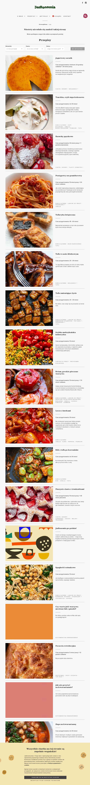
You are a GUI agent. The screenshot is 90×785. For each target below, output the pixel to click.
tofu (80, 128)
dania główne (60, 125)
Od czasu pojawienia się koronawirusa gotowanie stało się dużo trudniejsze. (66, 695)
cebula (67, 127)
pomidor (73, 128)
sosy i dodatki (71, 675)
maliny (74, 518)
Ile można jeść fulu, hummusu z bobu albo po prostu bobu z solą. (66, 461)
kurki (64, 441)
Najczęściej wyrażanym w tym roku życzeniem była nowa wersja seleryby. (69, 226)
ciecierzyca (60, 598)
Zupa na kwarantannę (65, 724)
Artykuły (44, 16)
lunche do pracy (74, 203)
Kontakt (67, 16)
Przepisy (31, 16)
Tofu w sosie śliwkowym (66, 254)
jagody (67, 518)
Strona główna (43, 24)
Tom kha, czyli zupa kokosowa (69, 97)
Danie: (28, 46)
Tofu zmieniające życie (66, 293)
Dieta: (48, 46)
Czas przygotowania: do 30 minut (66, 104)
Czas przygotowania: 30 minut (65, 417)
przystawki (74, 361)
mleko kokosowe (61, 128)
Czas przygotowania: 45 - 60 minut (66, 221)
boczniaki (59, 127)
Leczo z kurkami (63, 411)
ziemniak (67, 402)
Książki (57, 16)
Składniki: (8, 46)
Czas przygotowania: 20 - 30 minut (66, 261)
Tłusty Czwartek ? (76, 167)
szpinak (69, 598)
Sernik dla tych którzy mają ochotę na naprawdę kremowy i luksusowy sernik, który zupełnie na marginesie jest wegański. (69, 72)
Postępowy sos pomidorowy (68, 176)
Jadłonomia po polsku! (66, 528)
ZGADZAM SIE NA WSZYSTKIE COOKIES (45, 777)
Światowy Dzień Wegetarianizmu (68, 399)
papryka (71, 441)
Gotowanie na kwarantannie (66, 637)
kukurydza (59, 363)
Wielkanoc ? (73, 89)
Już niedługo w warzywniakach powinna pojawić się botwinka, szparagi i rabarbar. (69, 579)
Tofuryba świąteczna (65, 215)
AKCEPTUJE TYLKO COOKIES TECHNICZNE (45, 780)
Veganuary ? (60, 204)
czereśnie (59, 518)
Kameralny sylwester (63, 321)
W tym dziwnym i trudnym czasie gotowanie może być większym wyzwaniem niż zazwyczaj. (69, 736)
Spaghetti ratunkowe (65, 567)
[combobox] (14, 48)
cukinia (74, 401)
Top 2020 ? (78, 321)
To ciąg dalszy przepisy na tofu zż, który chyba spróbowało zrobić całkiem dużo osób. (69, 265)
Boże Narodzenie (74, 244)
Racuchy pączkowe (64, 136)
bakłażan (59, 401)
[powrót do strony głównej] (45, 7)
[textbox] (13, 49)
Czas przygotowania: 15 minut (65, 341)
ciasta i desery (61, 89)
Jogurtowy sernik (63, 58)
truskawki (59, 520)
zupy (70, 125)
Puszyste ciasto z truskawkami (69, 489)
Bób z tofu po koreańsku (66, 450)
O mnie (20, 16)
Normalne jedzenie (62, 596)
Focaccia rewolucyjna (65, 646)
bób (56, 481)
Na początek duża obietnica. (64, 658)
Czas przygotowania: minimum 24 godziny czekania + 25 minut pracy (69, 65)
